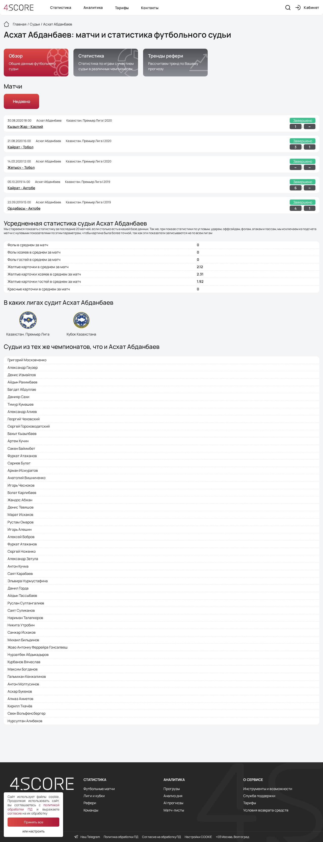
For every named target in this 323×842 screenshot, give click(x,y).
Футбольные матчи (99, 789)
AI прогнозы (173, 803)
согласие (15, 813)
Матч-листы (174, 810)
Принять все (33, 822)
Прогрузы (172, 789)
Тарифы (122, 7)
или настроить (33, 831)
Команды (91, 810)
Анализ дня (173, 796)
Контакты (149, 7)
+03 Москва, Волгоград (232, 837)
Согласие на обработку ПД (161, 837)
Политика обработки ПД (121, 837)
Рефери (90, 803)
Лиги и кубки (94, 796)
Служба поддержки (259, 796)
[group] (36, 62)
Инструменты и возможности (267, 789)
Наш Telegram (90, 837)
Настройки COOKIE (198, 837)
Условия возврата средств (265, 810)
